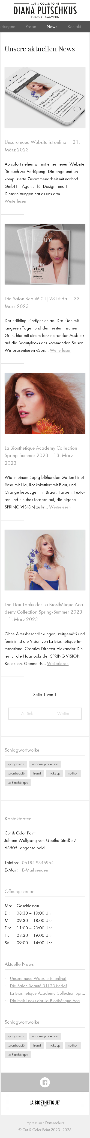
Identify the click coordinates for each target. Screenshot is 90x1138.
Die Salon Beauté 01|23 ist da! (38, 985)
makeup (54, 773)
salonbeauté (16, 773)
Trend (37, 773)
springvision (15, 764)
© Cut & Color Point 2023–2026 (45, 1129)
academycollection (45, 764)
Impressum (34, 1122)
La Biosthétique (17, 782)
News (52, 26)
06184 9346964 (38, 862)
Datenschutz (54, 1122)
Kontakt (74, 26)
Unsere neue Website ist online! (38, 978)
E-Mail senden (35, 870)
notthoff (73, 773)
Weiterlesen (15, 201)
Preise (31, 26)
